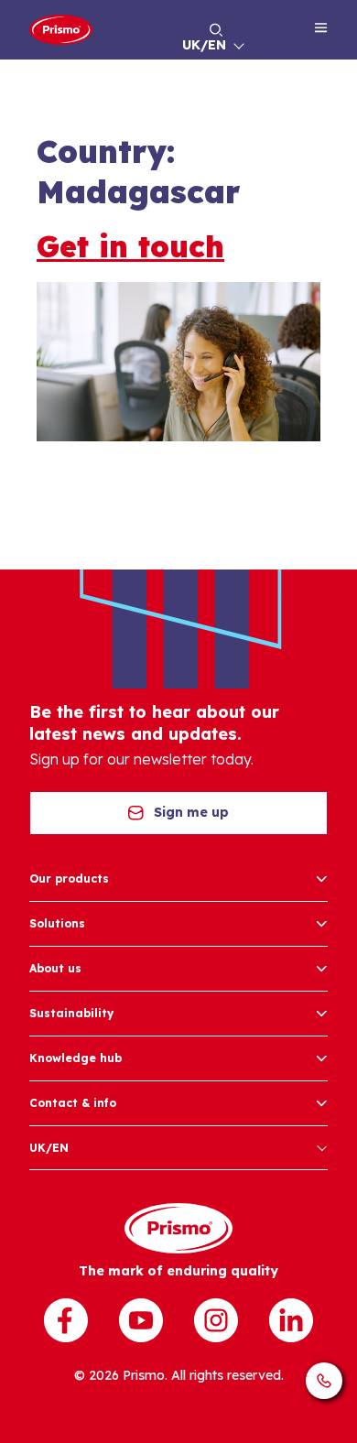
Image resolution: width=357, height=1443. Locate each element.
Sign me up (191, 812)
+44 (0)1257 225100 (324, 1380)
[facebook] (66, 1320)
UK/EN (204, 44)
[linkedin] (291, 1320)
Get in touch (130, 246)
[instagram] (216, 1320)
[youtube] (141, 1320)
